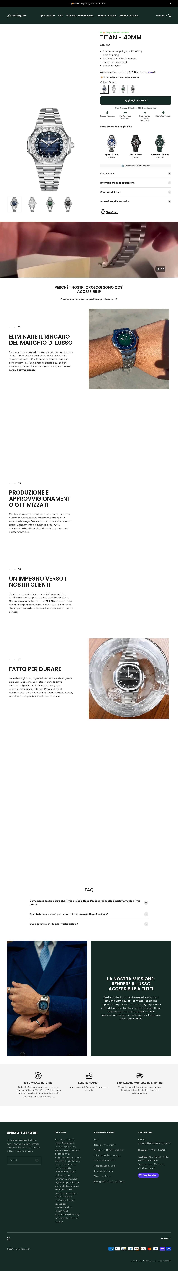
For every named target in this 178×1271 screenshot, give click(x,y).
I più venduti (47, 15)
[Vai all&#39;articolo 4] (68, 204)
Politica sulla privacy (105, 1165)
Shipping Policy (102, 1176)
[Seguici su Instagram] (8, 1238)
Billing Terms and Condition (109, 1181)
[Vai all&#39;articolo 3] (50, 204)
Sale (60, 15)
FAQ (96, 1139)
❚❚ (171, 3)
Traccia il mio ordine (105, 1145)
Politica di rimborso (104, 1160)
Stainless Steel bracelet (80, 15)
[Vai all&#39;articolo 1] (14, 204)
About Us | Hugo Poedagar (109, 1150)
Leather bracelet (106, 15)
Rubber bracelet (128, 15)
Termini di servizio (104, 1171)
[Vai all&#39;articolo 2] (32, 204)
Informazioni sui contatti (107, 1155)
